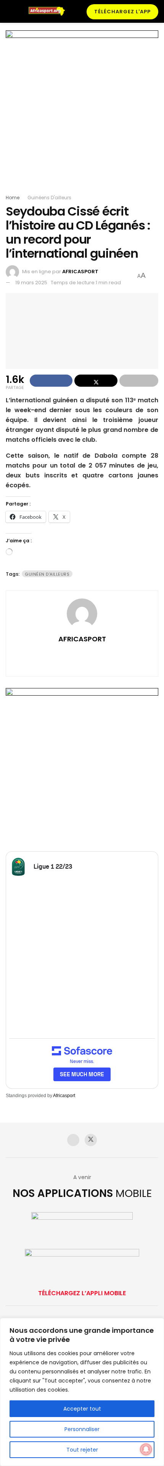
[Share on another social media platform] (138, 381)
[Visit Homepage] (49, 11)
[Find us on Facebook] (73, 1140)
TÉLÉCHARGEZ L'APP (122, 11)
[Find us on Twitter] (91, 1140)
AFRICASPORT (80, 271)
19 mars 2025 (31, 282)
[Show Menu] (9, 11)
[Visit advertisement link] (82, 112)
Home (12, 197)
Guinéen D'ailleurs (47, 574)
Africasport (64, 1095)
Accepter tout (82, 1408)
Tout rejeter (82, 1449)
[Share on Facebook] (51, 381)
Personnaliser (82, 1429)
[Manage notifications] (146, 1449)
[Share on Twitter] (95, 381)
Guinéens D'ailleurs (49, 197)
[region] (82, 1392)
